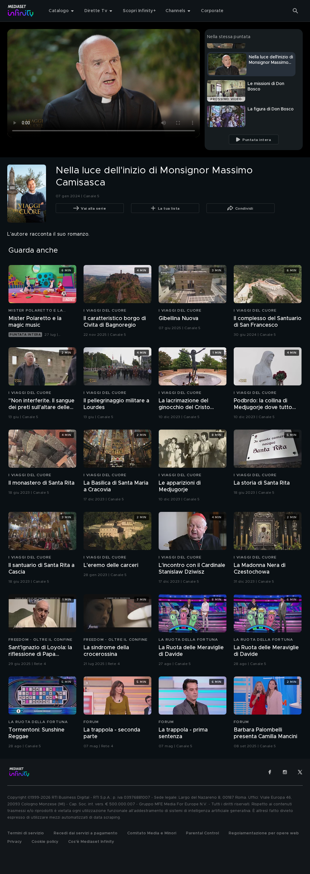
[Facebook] (269, 772)
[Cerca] (295, 11)
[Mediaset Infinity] (20, 11)
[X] (300, 772)
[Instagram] (285, 772)
